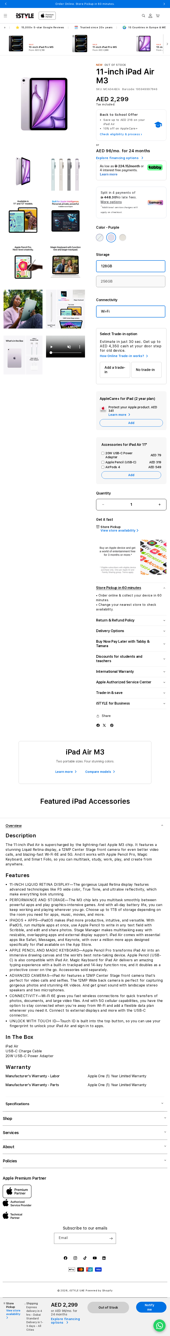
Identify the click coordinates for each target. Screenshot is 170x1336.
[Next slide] (166, 43)
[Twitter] (104, 725)
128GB (106, 266)
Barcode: (128, 89)
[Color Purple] (111, 237)
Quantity (103, 493)
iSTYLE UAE (77, 1290)
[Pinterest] (112, 725)
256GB (106, 281)
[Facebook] (98, 725)
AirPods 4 (133, 467)
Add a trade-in (114, 369)
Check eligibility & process (121, 134)
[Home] (25, 15)
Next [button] (164, 4)
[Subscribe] (111, 1238)
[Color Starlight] (122, 237)
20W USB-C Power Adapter (133, 455)
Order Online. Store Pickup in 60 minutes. (85, 4)
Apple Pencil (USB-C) (133, 462)
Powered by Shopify (99, 1290)
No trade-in (145, 370)
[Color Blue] (99, 237)
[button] (5, 15)
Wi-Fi (105, 311)
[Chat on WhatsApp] (159, 1325)
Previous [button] (6, 4)
